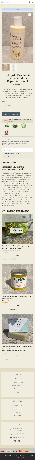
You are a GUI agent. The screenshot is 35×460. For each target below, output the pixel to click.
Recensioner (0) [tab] (9, 157)
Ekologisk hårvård (17, 382)
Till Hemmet (17, 389)
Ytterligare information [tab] (11, 153)
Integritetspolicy (17, 415)
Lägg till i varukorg (11, 114)
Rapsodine (11, 144)
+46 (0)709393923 (18, 434)
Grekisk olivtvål (17, 379)
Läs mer (10, 121)
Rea (24, 141)
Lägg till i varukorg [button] (11, 259)
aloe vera (9, 143)
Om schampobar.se (17, 408)
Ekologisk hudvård (18, 141)
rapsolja (25, 143)
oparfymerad (20, 143)
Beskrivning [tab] (7, 150)
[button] (29, 14)
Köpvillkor (17, 412)
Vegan (27, 141)
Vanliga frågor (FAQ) (17, 405)
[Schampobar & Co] (5, 2)
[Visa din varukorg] (29, 2)
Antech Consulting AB (28, 455)
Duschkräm (10, 141)
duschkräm (13, 143)
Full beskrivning (6, 105)
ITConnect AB (21, 457)
